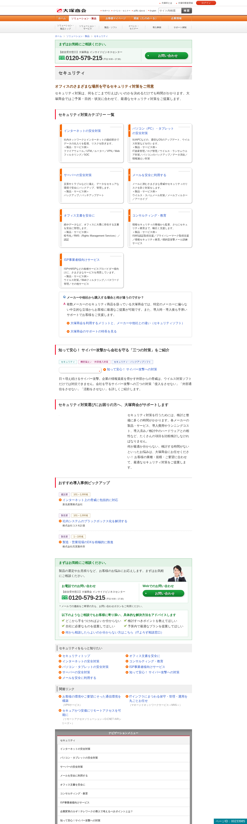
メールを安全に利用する (149, 175)
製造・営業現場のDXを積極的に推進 (88, 542)
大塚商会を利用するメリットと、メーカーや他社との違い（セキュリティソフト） (127, 323)
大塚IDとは (167, 3)
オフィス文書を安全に (79, 215)
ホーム (62, 18)
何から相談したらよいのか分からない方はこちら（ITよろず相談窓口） (114, 632)
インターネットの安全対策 (82, 130)
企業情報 (176, 18)
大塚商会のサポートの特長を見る (93, 331)
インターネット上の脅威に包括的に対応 (90, 499)
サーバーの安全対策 (78, 175)
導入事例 (157, 27)
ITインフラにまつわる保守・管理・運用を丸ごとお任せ (158, 698)
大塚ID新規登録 (185, 3)
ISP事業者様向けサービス (82, 259)
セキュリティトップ (76, 655)
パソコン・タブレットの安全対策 (85, 666)
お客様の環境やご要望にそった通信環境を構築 (91, 698)
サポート (106, 11)
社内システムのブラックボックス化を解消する (95, 521)
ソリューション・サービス (87, 27)
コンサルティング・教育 (149, 215)
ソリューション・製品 (83, 18)
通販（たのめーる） (146, 18)
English (153, 11)
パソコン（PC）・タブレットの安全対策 (153, 131)
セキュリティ (67, 740)
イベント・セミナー (121, 11)
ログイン (206, 3)
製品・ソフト (110, 27)
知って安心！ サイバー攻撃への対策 (132, 369)
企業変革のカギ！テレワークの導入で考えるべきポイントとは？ (96, 811)
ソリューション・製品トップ (65, 27)
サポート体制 (180, 27)
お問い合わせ (139, 11)
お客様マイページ (116, 18)
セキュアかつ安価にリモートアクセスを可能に (91, 712)
